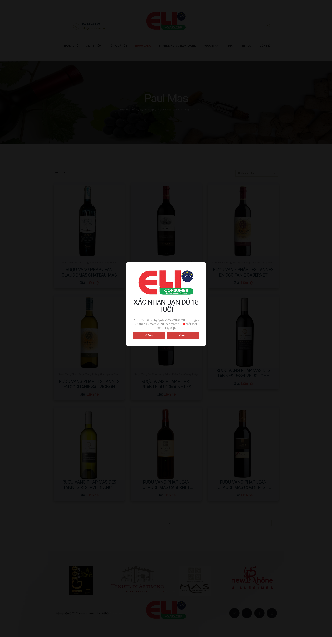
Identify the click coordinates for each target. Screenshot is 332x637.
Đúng (149, 335)
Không (183, 335)
